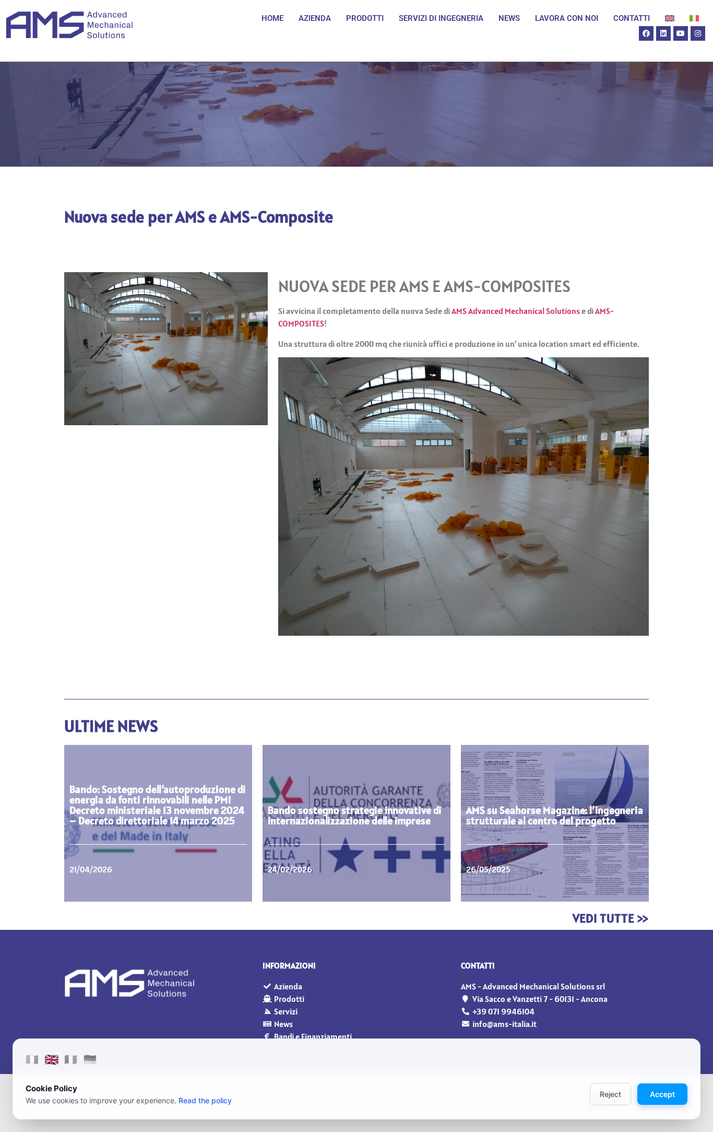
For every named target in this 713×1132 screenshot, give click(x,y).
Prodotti (365, 18)
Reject (610, 1094)
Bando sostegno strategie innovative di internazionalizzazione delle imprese (355, 815)
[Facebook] (646, 33)
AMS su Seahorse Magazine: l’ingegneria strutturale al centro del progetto (554, 815)
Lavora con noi (566, 18)
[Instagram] (698, 33)
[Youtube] (680, 33)
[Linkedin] (663, 33)
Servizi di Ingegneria (441, 18)
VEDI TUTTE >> (611, 918)
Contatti (631, 18)
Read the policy (205, 1100)
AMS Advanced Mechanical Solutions (515, 311)
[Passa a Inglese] (670, 18)
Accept (662, 1094)
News (509, 18)
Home (272, 18)
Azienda (315, 18)
